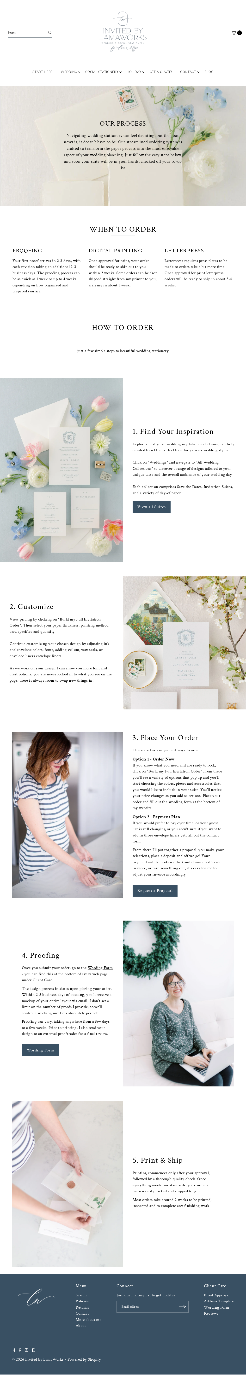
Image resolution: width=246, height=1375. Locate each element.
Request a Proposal (155, 890)
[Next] (111, 470)
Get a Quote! (161, 72)
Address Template (219, 1301)
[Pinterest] (20, 1350)
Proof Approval (216, 1295)
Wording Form (100, 967)
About (81, 1325)
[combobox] (30, 32)
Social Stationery (101, 72)
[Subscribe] (183, 1307)
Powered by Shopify (84, 1359)
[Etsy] (33, 1350)
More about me (88, 1319)
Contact (188, 72)
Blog (209, 72)
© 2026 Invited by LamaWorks (37, 1359)
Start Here (42, 72)
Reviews (211, 1313)
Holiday (134, 72)
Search (81, 1295)
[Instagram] (26, 1350)
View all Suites (151, 507)
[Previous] (11, 470)
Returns (82, 1307)
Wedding (69, 72)
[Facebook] (14, 1350)
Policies (82, 1301)
